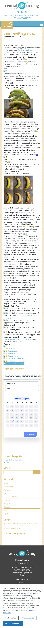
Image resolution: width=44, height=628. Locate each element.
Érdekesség (8, 487)
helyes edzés (26, 523)
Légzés (7, 500)
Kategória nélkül (10, 497)
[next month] (24, 394)
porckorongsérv (31, 526)
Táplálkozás (8, 514)
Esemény (7, 490)
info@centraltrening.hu (22, 17)
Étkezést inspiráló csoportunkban (17, 339)
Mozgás (7, 504)
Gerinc (6, 493)
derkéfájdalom (8, 523)
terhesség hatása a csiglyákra (12, 528)
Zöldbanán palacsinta (16, 361)
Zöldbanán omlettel (15, 358)
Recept (7, 507)
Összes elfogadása (13, 623)
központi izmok (8, 526)
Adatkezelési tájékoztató (22, 573)
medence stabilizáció (19, 526)
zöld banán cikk (10, 349)
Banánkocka (12, 353)
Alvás (6, 483)
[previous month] (20, 394)
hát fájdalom (34, 523)
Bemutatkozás (22, 579)
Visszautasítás (28, 618)
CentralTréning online (14, 460)
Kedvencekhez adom (13, 364)
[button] (17, 422)
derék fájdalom (17, 523)
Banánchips (12, 351)
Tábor (8, 462)
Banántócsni (12, 356)
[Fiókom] (18, 12)
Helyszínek (22, 582)
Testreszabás (10, 618)
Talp (5, 510)
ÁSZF (22, 575)
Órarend (7, 27)
